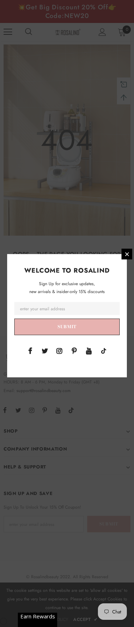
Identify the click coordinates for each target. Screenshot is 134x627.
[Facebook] (30, 350)
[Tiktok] (103, 350)
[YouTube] (89, 350)
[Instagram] (59, 350)
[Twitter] (44, 350)
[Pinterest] (74, 350)
